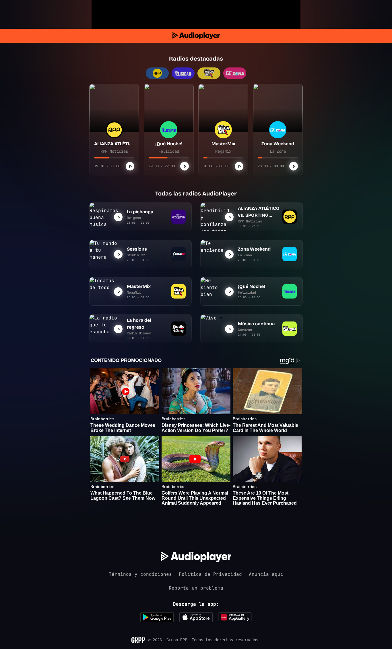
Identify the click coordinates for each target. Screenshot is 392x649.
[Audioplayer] (196, 35)
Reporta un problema (196, 588)
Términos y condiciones (140, 574)
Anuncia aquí (266, 574)
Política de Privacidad (210, 574)
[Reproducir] (130, 166)
